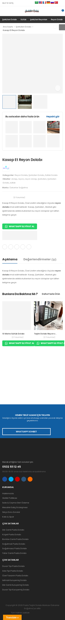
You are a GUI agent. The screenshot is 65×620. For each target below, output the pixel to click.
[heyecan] (10, 246)
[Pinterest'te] (16, 246)
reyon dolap (31, 178)
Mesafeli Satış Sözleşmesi (15, 507)
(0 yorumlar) (19, 197)
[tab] (12, 259)
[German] (48, 2)
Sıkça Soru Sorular (11, 512)
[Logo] (31, 11)
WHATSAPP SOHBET (26, 431)
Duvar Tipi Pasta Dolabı (13, 566)
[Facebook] (4, 246)
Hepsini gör (53, 116)
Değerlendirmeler (39, 259)
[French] (44, 2)
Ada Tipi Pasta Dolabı (12, 570)
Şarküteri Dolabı (9, 19)
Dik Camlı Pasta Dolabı (13, 529)
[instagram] (17, 479)
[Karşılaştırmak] (36, 247)
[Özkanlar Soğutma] (6, 168)
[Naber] (22, 246)
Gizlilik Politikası (9, 498)
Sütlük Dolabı (51, 175)
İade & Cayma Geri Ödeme (15, 502)
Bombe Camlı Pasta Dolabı (15, 539)
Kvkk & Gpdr (8, 516)
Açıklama (9, 259)
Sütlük (23, 19)
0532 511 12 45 (11, 467)
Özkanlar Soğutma (18, 187)
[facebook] (4, 479)
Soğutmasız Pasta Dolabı (14, 548)
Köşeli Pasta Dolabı (11, 534)
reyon (21, 178)
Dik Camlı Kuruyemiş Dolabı (15, 585)
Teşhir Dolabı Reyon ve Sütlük (48, 333)
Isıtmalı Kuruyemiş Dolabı (14, 580)
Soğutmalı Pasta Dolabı (13, 543)
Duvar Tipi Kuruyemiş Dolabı (15, 589)
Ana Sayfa (8, 26)
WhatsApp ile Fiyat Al (21, 226)
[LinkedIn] (28, 246)
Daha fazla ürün (51, 293)
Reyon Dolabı (57, 19)
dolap (14, 178)
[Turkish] (56, 2)
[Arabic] (36, 2)
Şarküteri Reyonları (38, 19)
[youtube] (23, 479)
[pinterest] (30, 479)
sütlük (13, 182)
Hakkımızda (8, 493)
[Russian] (52, 2)
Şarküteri (42, 178)
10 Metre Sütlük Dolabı (13, 333)
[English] (40, 2)
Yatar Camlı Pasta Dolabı (14, 553)
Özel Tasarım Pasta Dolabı (15, 575)
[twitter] (11, 479)
